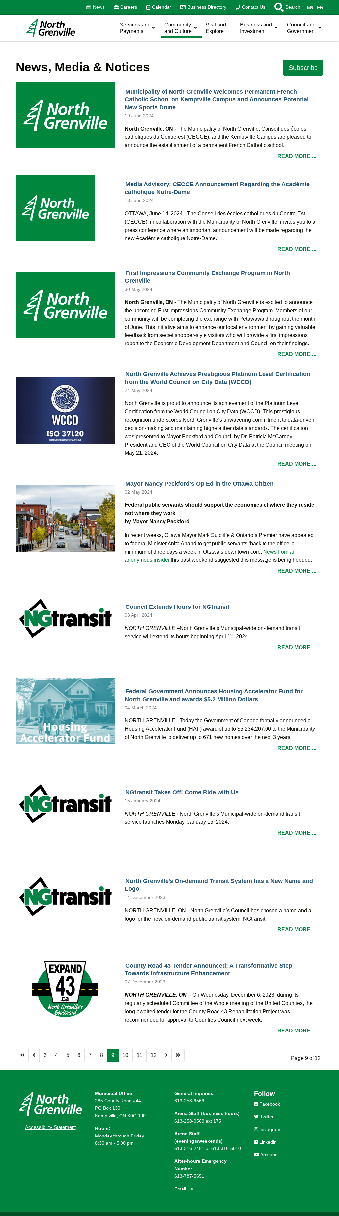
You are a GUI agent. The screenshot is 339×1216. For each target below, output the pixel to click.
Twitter (266, 1116)
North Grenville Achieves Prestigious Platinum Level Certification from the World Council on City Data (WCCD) (217, 378)
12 (154, 1055)
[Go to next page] (166, 1055)
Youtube (268, 1154)
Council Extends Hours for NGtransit (177, 607)
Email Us (183, 1188)
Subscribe (303, 67)
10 (125, 1055)
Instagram (269, 1129)
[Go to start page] (22, 1055)
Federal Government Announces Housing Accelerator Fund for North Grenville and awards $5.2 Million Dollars (214, 695)
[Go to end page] (178, 1055)
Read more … (297, 156)
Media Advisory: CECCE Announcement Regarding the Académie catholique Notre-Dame (217, 188)
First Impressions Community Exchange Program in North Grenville (207, 277)
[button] (285, 7)
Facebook (269, 1104)
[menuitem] (95, 7)
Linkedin (267, 1142)
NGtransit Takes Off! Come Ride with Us (182, 792)
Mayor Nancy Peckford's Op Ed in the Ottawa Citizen (199, 483)
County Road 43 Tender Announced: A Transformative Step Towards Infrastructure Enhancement (208, 969)
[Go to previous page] (34, 1055)
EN (310, 7)
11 (139, 1055)
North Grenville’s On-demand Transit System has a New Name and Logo (219, 885)
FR (320, 7)
